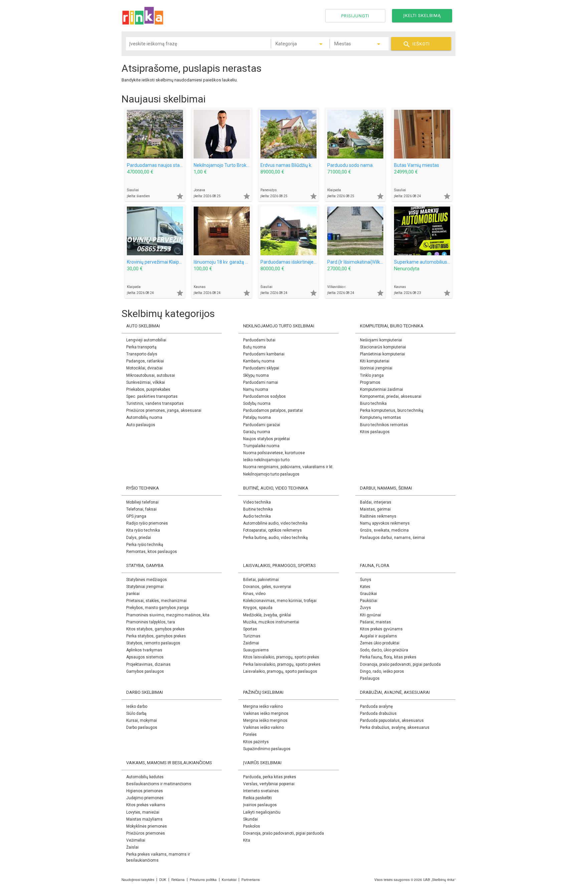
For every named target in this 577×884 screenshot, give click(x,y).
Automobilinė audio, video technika (275, 523)
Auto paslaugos (140, 424)
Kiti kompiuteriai (374, 361)
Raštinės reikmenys (378, 516)
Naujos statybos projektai (266, 438)
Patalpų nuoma (257, 417)
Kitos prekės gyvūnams (381, 629)
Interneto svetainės (261, 791)
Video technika (257, 502)
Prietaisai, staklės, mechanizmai (156, 600)
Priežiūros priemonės (145, 833)
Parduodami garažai (261, 424)
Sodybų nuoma (256, 403)
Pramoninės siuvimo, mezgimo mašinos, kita (167, 615)
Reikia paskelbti (257, 798)
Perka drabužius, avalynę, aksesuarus (394, 727)
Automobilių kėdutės (145, 777)
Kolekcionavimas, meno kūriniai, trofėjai (280, 600)
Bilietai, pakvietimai (261, 579)
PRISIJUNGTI (355, 15)
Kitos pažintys (256, 742)
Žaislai (132, 847)
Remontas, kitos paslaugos (151, 551)
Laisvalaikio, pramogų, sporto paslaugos (280, 671)
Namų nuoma (255, 389)
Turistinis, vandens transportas (155, 403)
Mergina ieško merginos (265, 720)
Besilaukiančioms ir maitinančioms (158, 784)
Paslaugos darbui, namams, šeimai (392, 537)
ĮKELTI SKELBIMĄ (422, 15)
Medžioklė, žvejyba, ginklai (267, 615)
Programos (370, 382)
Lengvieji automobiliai (146, 340)
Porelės (250, 734)
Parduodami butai (259, 340)
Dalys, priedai (138, 537)
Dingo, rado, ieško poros (382, 671)
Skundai (250, 819)
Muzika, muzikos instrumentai (271, 622)
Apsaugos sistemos (145, 657)
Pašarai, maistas (375, 622)
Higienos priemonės (144, 791)
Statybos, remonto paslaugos (153, 643)
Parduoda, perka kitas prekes (269, 777)
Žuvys (365, 607)
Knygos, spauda (257, 607)
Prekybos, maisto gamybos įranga (157, 607)
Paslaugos (370, 678)
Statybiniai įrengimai (145, 586)
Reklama (178, 879)
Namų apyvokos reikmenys (385, 523)
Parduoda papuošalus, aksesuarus (392, 720)
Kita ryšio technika (143, 530)
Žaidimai (251, 643)
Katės (365, 586)
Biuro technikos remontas (384, 424)
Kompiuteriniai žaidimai (381, 389)
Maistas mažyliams (144, 819)
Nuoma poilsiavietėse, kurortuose (274, 453)
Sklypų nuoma (256, 375)
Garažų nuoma (256, 431)
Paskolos (251, 826)
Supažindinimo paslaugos (267, 749)
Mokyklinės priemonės (146, 826)
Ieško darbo (136, 706)
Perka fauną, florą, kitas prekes (388, 657)
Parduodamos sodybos (264, 396)
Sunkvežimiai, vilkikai (145, 382)
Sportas (250, 629)
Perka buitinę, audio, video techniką (275, 537)
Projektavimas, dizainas (148, 664)
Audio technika (257, 516)
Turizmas (251, 636)
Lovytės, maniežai (142, 812)
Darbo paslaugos (141, 727)
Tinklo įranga (372, 375)
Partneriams (250, 879)
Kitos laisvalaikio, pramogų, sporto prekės (281, 657)
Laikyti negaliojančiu (261, 812)
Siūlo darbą (136, 713)
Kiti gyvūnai (370, 615)
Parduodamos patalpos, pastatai (273, 410)
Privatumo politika (203, 879)
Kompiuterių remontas (380, 417)
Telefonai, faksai (141, 509)
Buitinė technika (258, 509)
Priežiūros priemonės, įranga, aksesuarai (163, 410)
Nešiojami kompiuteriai (381, 340)
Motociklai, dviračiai (144, 368)
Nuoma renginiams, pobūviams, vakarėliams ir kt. (288, 467)
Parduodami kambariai (263, 354)
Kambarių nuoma (258, 361)
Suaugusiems (256, 650)
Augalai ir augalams (378, 636)
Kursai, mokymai (141, 720)
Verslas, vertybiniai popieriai (269, 784)
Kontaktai (229, 879)
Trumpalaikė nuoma (261, 446)
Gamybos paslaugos (145, 671)
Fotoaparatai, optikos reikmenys (272, 530)
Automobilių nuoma (144, 417)
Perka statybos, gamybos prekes (156, 636)
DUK (162, 879)
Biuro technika (373, 403)
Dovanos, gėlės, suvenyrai (267, 586)
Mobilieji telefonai (142, 502)
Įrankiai (133, 593)
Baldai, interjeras (375, 502)
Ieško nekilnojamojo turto (266, 460)
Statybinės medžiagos (146, 579)
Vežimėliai (135, 840)
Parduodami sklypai (261, 368)
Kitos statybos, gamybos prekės (155, 629)
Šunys (365, 579)
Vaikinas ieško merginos (265, 713)
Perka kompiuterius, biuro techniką (391, 410)
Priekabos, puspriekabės (148, 389)
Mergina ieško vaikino (263, 706)
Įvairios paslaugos (260, 805)
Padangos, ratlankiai (145, 361)
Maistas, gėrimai (375, 509)
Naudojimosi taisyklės (138, 879)
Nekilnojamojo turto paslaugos (271, 474)
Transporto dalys (141, 354)
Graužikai (368, 593)
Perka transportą (141, 347)
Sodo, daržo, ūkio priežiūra (384, 650)
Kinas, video (254, 593)
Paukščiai (368, 600)
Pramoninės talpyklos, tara (150, 622)
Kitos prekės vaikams (145, 805)
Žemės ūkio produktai (379, 643)
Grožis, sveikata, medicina (384, 530)
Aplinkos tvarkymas (144, 650)
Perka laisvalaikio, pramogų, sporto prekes (282, 664)
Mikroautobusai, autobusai (150, 375)
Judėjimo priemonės (145, 798)
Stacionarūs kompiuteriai (383, 347)
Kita (246, 840)
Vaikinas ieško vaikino (263, 727)
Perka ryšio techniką (144, 544)
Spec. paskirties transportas (152, 396)
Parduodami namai (260, 382)
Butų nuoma (254, 347)
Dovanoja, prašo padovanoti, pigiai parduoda (400, 664)
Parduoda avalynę (376, 706)
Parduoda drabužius (378, 713)
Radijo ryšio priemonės (147, 523)
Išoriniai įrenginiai (376, 368)
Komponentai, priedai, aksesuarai (390, 396)
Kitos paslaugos (375, 431)
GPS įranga (136, 516)
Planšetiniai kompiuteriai (382, 354)
